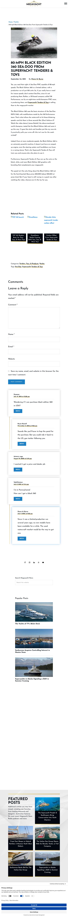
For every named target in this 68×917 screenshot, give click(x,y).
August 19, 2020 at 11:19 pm (23, 458)
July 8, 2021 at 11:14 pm (21, 484)
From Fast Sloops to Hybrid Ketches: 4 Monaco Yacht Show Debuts (20, 844)
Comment (12, 305)
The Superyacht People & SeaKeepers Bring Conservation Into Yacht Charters (47, 816)
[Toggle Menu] (65, 3)
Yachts (41, 264)
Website (11, 359)
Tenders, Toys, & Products (29, 264)
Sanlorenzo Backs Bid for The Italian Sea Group (20, 869)
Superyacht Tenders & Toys (38, 102)
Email (11, 347)
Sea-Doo (18, 267)
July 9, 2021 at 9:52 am (25, 513)
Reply (18, 411)
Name (11, 334)
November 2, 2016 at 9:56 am (27, 426)
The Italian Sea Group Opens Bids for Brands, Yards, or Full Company (47, 844)
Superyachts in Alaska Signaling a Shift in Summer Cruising (47, 870)
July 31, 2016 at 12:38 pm (22, 396)
